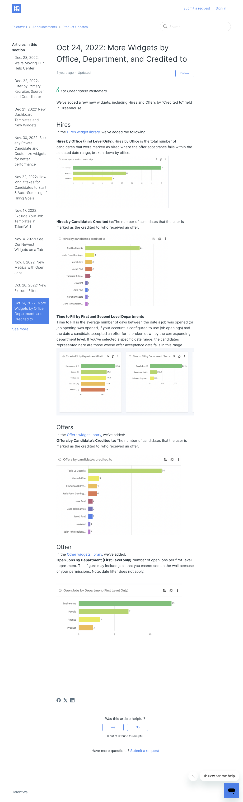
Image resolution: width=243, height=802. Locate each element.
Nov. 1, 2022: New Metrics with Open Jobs (29, 267)
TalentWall (19, 27)
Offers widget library (84, 435)
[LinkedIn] (72, 700)
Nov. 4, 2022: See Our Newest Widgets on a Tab (28, 244)
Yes (113, 727)
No (138, 727)
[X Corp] (65, 700)
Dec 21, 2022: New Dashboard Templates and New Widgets (30, 117)
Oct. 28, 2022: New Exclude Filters (30, 288)
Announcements (45, 27)
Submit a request (196, 8)
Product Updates (75, 27)
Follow (184, 73)
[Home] (16, 8)
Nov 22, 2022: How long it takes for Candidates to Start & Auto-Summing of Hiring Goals (30, 187)
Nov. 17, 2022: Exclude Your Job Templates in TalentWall (28, 218)
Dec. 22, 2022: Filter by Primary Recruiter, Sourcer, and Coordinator (29, 88)
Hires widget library (83, 132)
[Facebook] (58, 700)
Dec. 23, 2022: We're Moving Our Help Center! (29, 62)
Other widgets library (84, 554)
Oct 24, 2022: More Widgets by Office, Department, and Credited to (30, 311)
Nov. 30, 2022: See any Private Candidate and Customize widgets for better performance (30, 151)
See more (20, 329)
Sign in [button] (221, 8)
